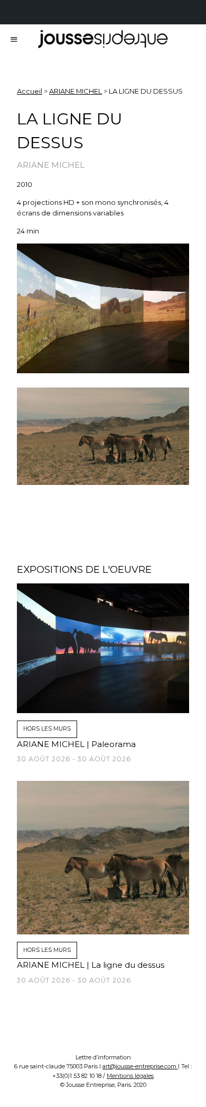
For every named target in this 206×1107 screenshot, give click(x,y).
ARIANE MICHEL (75, 91)
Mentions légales (130, 1075)
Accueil (29, 91)
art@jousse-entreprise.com (140, 1066)
